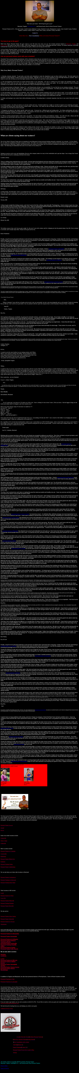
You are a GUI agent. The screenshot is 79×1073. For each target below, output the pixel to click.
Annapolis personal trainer (40, 710)
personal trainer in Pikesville (10, 531)
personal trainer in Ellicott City (65, 477)
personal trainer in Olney (9, 541)
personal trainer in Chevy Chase (20, 514)
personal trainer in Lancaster (8, 646)
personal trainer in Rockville (56, 248)
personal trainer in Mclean (13, 673)
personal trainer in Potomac (54, 260)
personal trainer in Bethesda (18, 255)
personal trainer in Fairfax (16, 736)
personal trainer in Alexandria (19, 761)
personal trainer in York (7, 728)
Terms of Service (5, 1068)
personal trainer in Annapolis (43, 656)
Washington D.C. (31, 26)
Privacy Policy (4, 1065)
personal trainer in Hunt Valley (11, 517)
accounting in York (19, 744)
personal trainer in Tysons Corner (54, 282)
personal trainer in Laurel (18, 548)
